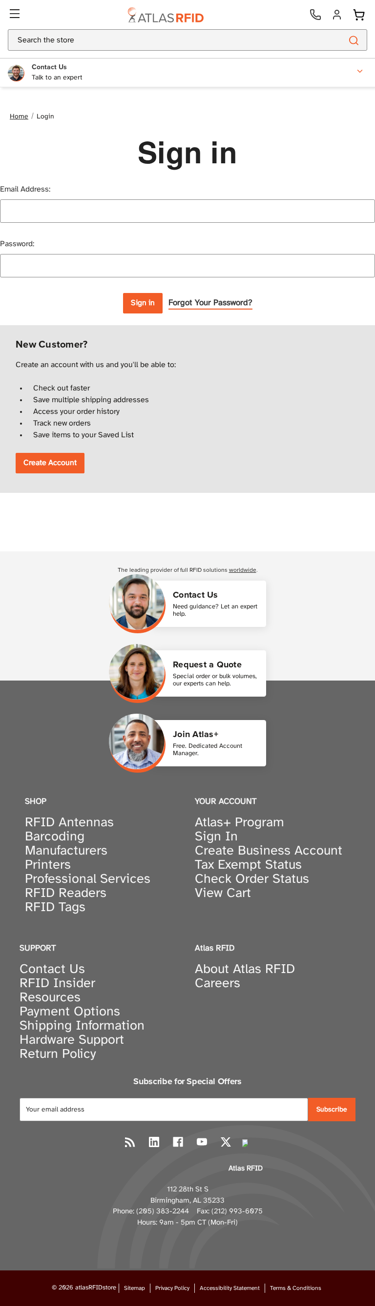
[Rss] (130, 1142)
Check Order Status (252, 879)
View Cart (223, 893)
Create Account (50, 463)
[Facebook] (178, 1142)
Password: (17, 244)
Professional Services (87, 879)
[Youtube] (202, 1142)
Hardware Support (72, 1040)
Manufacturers (66, 851)
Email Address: (25, 189)
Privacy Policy (172, 1288)
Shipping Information (82, 1026)
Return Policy (58, 1054)
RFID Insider (57, 984)
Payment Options (70, 1012)
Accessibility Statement (230, 1288)
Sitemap (134, 1288)
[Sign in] (337, 14)
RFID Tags (55, 908)
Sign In (216, 837)
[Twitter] (226, 1142)
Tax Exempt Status (248, 865)
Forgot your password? (210, 302)
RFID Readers (65, 893)
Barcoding (54, 837)
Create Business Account (268, 851)
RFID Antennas (69, 823)
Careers (217, 984)
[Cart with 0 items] (359, 15)
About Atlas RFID (245, 969)
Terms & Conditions (295, 1288)
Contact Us (52, 969)
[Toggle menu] (15, 14)
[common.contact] (315, 14)
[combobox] (163, 40)
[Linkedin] (154, 1142)
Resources (50, 998)
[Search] (353, 40)
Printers (48, 865)
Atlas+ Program (239, 823)
